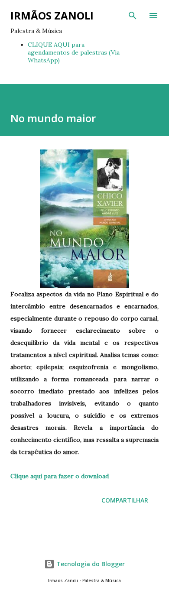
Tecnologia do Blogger (90, 564)
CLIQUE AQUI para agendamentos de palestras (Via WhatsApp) (74, 52)
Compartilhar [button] (124, 500)
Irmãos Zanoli (52, 15)
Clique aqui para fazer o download (59, 476)
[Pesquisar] (132, 15)
